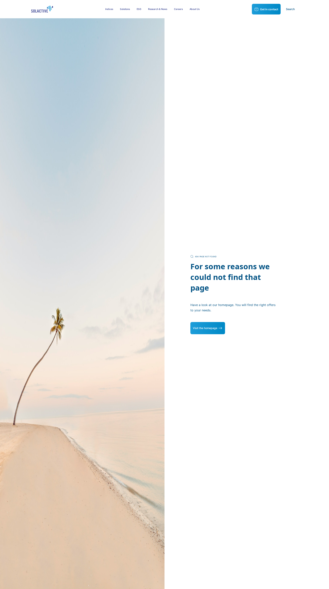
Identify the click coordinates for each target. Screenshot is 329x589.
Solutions (125, 9)
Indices (109, 9)
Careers (178, 9)
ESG (139, 9)
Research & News (157, 9)
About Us (195, 9)
